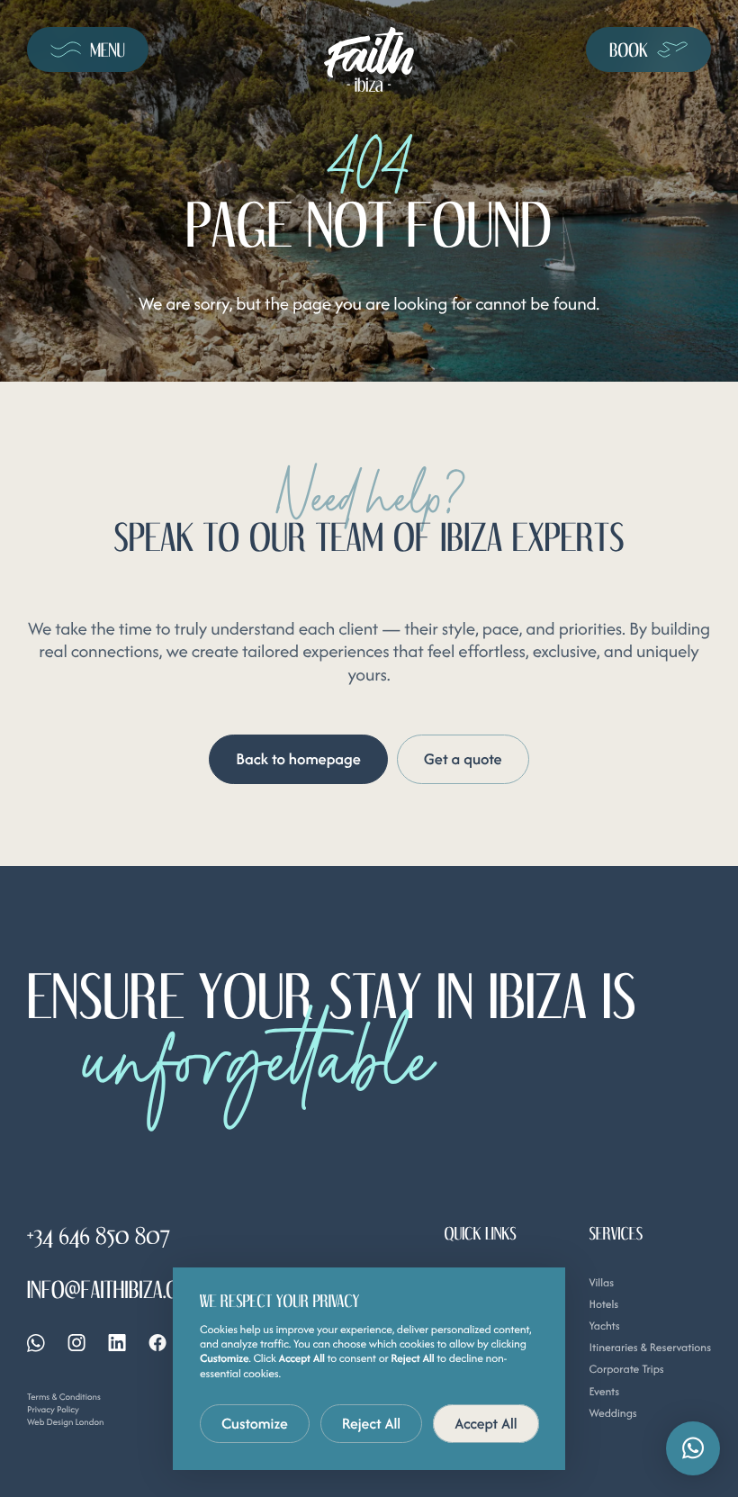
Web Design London (65, 1422)
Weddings (612, 1412)
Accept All (486, 1423)
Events (604, 1391)
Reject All (371, 1423)
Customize (254, 1423)
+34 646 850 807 (98, 1235)
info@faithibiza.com (115, 1288)
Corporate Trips (626, 1368)
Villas (601, 1282)
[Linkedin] (117, 1342)
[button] (693, 1448)
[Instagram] (77, 1342)
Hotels (603, 1303)
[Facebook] (157, 1342)
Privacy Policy (53, 1409)
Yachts (604, 1325)
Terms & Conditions (64, 1396)
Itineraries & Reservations (650, 1347)
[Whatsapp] (36, 1343)
